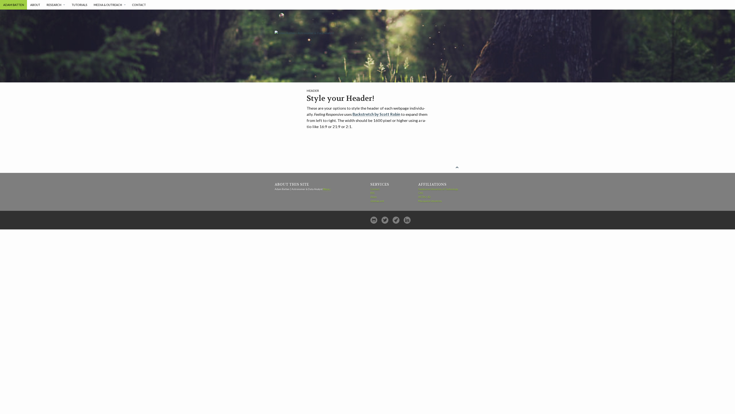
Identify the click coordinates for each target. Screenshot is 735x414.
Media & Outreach (108, 5)
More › (327, 189)
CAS (420, 193)
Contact (139, 5)
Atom (373, 197)
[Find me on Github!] (373, 220)
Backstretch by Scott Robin (376, 114)
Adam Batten (13, 5)
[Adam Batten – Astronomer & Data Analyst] (304, 22)
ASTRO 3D (424, 197)
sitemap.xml (377, 201)
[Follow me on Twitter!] (384, 220)
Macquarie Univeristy (430, 201)
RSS (372, 193)
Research (54, 5)
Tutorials (79, 5)
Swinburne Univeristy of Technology (438, 189)
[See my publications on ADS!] (396, 220)
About (35, 5)
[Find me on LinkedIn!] (407, 220)
